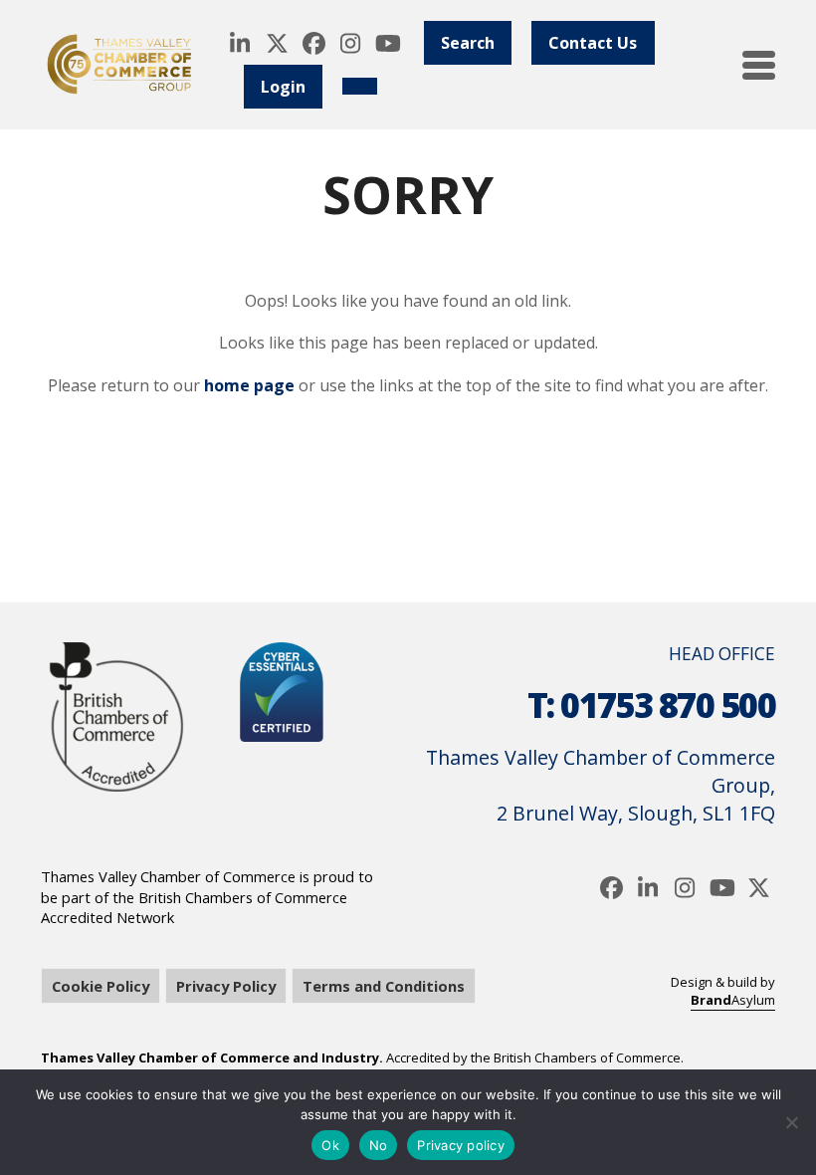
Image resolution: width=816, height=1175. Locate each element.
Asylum (733, 1000)
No (378, 1145)
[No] (791, 1122)
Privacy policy (461, 1145)
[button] (758, 65)
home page (249, 385)
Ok (330, 1145)
